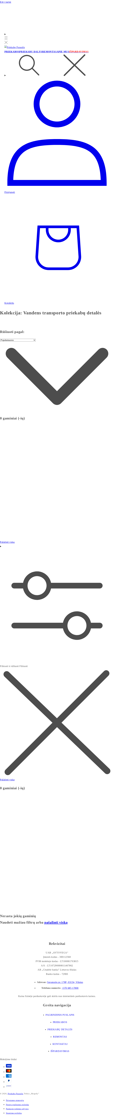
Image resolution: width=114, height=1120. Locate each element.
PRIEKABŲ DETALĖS (60, 1029)
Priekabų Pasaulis (15, 1094)
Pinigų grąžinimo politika (17, 1105)
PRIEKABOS (60, 1022)
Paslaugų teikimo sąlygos (17, 1109)
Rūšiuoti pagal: (12, 332)
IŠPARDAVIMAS (60, 1051)
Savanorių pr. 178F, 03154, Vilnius (65, 982)
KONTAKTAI (60, 1044)
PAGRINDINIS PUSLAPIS (60, 1015)
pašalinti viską (56, 922)
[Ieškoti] (57, 66)
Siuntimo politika (14, 1113)
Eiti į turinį (5, 2)
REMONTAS (60, 1036)
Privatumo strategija (15, 1100)
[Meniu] (6, 38)
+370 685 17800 (70, 988)
